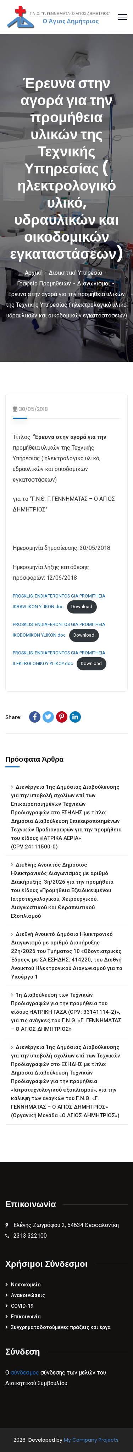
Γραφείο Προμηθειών (44, 283)
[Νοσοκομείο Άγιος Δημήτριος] (60, 16)
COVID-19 (22, 1306)
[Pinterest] (61, 717)
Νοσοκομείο (26, 1284)
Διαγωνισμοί (93, 283)
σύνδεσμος (25, 1372)
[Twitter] (48, 717)
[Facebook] (34, 717)
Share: (13, 717)
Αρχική (34, 272)
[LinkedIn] (75, 717)
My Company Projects (91, 1439)
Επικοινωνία (26, 1316)
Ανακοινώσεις (28, 1295)
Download (81, 606)
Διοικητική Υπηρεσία (75, 272)
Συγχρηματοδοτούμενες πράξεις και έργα (61, 1327)
